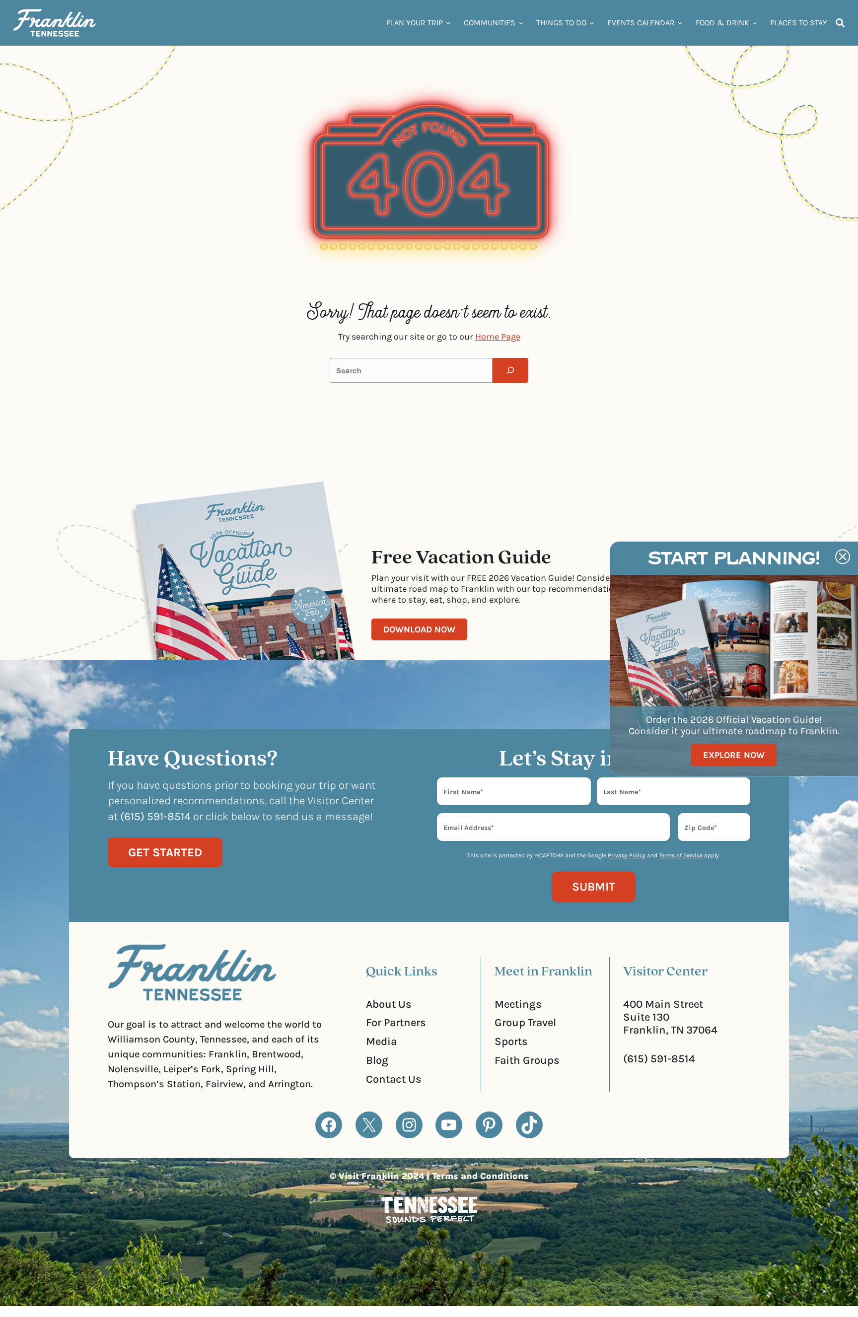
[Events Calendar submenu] (680, 22)
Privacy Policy (626, 855)
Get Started (165, 852)
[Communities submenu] (520, 22)
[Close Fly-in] (842, 556)
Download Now (419, 629)
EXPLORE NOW (734, 755)
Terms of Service (681, 855)
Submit (593, 887)
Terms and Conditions (480, 1176)
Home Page (497, 336)
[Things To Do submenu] (591, 22)
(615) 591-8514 (659, 1058)
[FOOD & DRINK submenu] (754, 22)
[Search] (510, 370)
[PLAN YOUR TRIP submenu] (448, 22)
